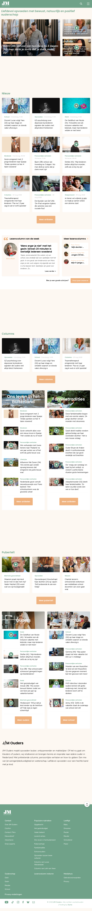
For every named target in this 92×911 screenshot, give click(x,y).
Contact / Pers (10, 832)
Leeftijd (67, 820)
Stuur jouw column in (80, 281)
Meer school (69, 720)
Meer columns (46, 379)
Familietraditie (39, 848)
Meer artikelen (46, 219)
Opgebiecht (38, 824)
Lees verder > (50, 271)
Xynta (70, 905)
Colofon (8, 828)
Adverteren (9, 840)
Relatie (7, 885)
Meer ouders (23, 720)
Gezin (7, 881)
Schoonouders (39, 852)
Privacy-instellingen (13, 894)
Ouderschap (10, 874)
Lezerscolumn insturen (44, 874)
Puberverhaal (39, 844)
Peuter (66, 832)
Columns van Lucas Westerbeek (41, 863)
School (7, 889)
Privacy (66, 881)
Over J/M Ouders (11, 824)
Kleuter (66, 836)
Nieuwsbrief (9, 836)
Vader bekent (39, 832)
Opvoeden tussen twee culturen (43, 856)
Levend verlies (39, 836)
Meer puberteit (46, 600)
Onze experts (10, 844)
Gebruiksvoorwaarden (72, 878)
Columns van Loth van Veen (45, 868)
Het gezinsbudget (41, 828)
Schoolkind (68, 840)
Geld (6, 878)
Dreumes (67, 828)
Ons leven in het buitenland (44, 840)
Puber (66, 844)
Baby (66, 824)
